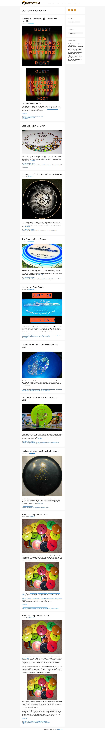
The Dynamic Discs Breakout (35, 239)
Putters (29, 163)
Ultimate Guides (40, 116)
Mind (69, 3)
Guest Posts (34, 116)
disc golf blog (29, 164)
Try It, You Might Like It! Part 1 (35, 615)
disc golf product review (50, 278)
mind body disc (54, 230)
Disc (80, 3)
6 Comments (25, 723)
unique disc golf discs (45, 507)
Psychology (30, 506)
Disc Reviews (25, 163)
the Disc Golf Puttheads (52, 109)
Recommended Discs (51, 3)
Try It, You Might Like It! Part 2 (35, 514)
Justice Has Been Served (33, 287)
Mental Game (25, 506)
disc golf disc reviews (36, 164)
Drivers (29, 229)
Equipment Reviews (35, 607)
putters (33, 117)
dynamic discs (41, 279)
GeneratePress (59, 729)
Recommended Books (61, 3)
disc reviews (36, 443)
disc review (57, 164)
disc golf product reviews (52, 442)
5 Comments (25, 118)
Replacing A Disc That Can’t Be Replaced (40, 451)
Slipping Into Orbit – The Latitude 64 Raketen (42, 174)
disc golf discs (43, 164)
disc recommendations (27, 117)
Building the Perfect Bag (27, 116)
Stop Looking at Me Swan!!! (34, 126)
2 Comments (25, 167)
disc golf (24, 164)
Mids (29, 333)
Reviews (33, 163)
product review (29, 165)
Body (74, 3)
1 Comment (25, 231)
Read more (24, 113)
